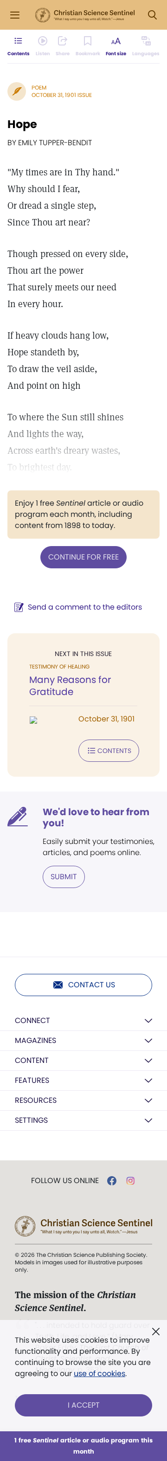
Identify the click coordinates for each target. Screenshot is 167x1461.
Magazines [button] (35, 1040)
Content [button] (32, 1060)
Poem (39, 87)
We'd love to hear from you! (96, 817)
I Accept (84, 1405)
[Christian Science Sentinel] (85, 15)
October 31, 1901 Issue (62, 95)
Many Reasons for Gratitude (70, 685)
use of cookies (99, 1373)
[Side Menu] (15, 15)
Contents (114, 750)
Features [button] (32, 1080)
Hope (22, 124)
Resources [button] (36, 1100)
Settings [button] (31, 1120)
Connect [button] (32, 1020)
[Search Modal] (152, 15)
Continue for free (83, 557)
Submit (64, 876)
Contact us (91, 984)
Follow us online (65, 1180)
